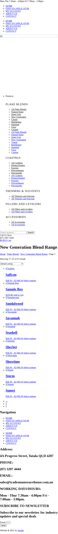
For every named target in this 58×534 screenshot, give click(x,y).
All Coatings (17, 163)
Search (31, 233)
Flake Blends (13, 254)
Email (3, 522)
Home (2, 254)
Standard (15, 124)
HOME (9, 6)
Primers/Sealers (18, 165)
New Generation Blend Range (34, 254)
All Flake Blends (18, 109)
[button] (32, 96)
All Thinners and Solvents (22, 196)
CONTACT (11, 16)
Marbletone (16, 122)
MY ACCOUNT (13, 11)
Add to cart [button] (18, 295)
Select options (30, 280)
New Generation (18, 117)
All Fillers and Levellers (22, 209)
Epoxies (14, 168)
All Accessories (18, 222)
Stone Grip (16, 114)
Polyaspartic (16, 173)
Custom (14, 129)
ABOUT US (11, 13)
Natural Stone (17, 112)
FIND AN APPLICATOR (17, 8)
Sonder (21, 530)
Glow (13, 127)
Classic (14, 119)
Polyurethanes (17, 170)
